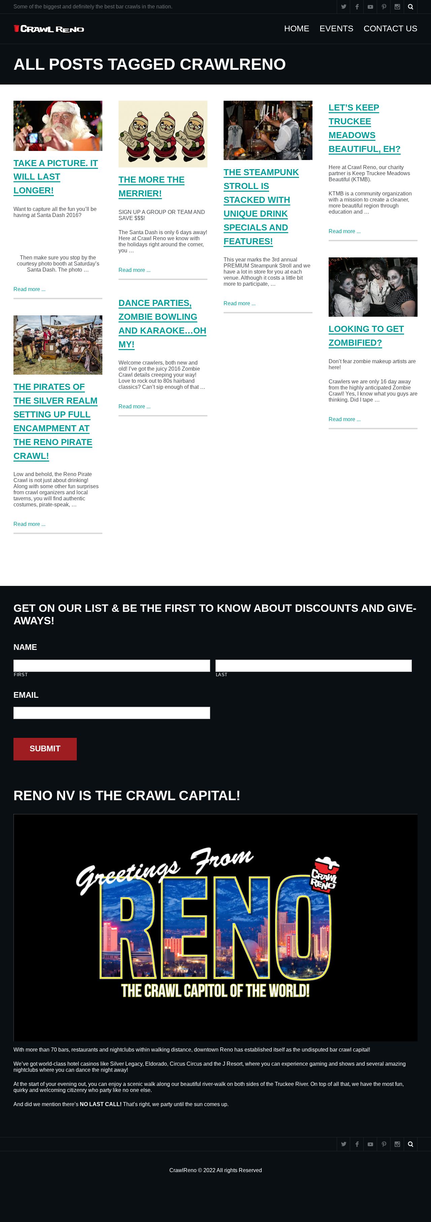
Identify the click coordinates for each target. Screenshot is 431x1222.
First (21, 674)
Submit (45, 748)
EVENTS (340, 28)
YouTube (370, 6)
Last (222, 674)
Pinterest (384, 6)
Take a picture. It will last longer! (55, 176)
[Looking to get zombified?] (373, 287)
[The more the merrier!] (163, 134)
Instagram (397, 6)
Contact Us (394, 28)
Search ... (411, 6)
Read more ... (29, 289)
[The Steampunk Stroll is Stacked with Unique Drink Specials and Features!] (268, 130)
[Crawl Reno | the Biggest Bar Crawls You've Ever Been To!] (49, 29)
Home (300, 28)
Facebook (357, 6)
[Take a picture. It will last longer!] (57, 126)
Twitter (343, 6)
